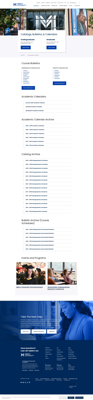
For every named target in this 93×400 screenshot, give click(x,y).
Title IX (36, 378)
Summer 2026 (26, 72)
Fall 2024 (25, 80)
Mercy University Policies (56, 378)
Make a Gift (37, 370)
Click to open (74, 2)
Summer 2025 (26, 76)
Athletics (43, 2)
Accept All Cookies (79, 397)
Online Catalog (25, 47)
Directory (70, 349)
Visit (58, 347)
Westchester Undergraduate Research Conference (59, 288)
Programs (38, 2)
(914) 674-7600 (48, 369)
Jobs (68, 2)
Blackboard (48, 2)
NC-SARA (65, 378)
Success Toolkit (60, 356)
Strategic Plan (67, 380)
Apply (69, 347)
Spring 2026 (25, 73)
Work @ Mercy (71, 354)
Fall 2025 (25, 75)
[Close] (91, 397)
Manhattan (59, 365)
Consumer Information (44, 378)
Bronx (69, 365)
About (70, 5)
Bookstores (59, 354)
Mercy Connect (54, 2)
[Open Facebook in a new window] (21, 382)
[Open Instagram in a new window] (23, 382)
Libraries (58, 349)
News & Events (60, 2)
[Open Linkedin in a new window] (29, 382)
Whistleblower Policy (73, 378)
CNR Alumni (31, 370)
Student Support (63, 5)
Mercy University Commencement (29, 287)
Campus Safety (60, 352)
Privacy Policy (59, 380)
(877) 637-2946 (60, 369)
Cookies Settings (63, 397)
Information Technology (49, 380)
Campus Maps (71, 352)
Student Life (54, 5)
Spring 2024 (26, 81)
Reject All (71, 397)
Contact (47, 358)
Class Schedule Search (28, 87)
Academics (36, 5)
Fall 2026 (25, 70)
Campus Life (47, 352)
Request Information (39, 331)
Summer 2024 (26, 83)
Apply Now (51, 331)
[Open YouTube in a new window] (25, 382)
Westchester (48, 365)
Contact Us (77, 5)
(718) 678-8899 (71, 369)
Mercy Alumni (25, 370)
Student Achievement (72, 358)
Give (65, 2)
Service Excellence (72, 356)
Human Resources (39, 380)
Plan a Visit (25, 331)
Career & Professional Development (61, 359)
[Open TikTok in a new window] (27, 382)
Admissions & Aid (45, 5)
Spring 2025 (25, 78)
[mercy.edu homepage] (20, 4)
